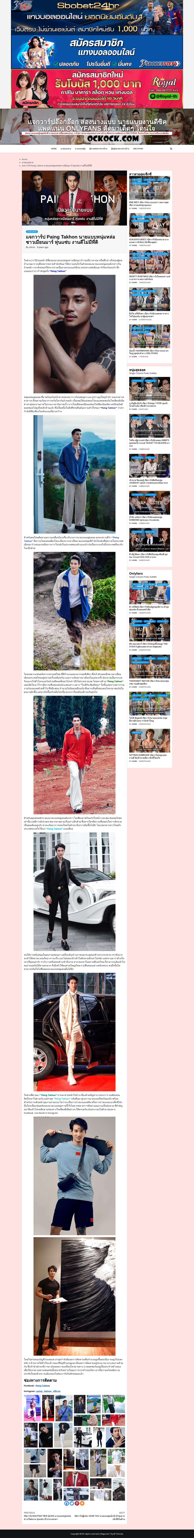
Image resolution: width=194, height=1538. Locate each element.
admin (32, 247)
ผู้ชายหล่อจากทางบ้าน (98, 149)
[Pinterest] (77, 1503)
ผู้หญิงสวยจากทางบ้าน (120, 149)
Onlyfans (138, 149)
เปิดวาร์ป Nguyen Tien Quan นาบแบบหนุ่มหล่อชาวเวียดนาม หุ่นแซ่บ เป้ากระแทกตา (47, 1516)
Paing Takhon (43, 1385)
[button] (32, 1408)
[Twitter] (72, 1503)
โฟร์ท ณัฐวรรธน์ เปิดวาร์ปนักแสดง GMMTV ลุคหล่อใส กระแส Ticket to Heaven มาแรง (149, 443)
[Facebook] (66, 1503)
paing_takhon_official (48, 1391)
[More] (82, 1503)
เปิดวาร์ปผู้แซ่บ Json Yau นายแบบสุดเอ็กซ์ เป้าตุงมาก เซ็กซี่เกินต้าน (99, 1516)
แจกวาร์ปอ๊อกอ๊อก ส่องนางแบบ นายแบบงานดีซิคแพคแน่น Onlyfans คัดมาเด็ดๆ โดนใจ (97, 125)
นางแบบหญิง (80, 149)
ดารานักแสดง (149, 180)
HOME (54, 149)
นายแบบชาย (66, 149)
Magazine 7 (105, 1533)
